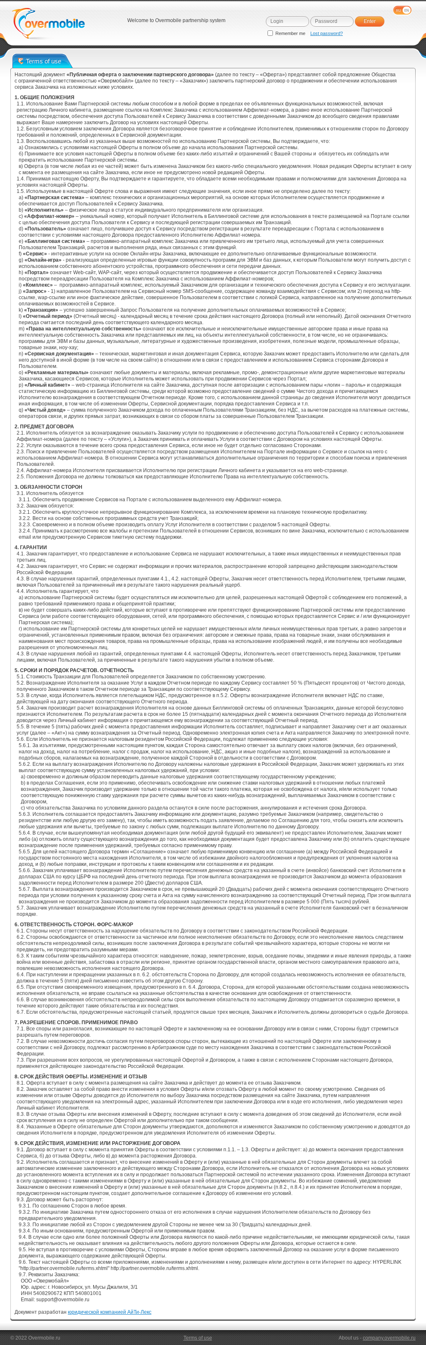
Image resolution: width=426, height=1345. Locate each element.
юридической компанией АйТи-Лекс (109, 1312)
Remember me (290, 33)
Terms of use (197, 1338)
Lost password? (326, 33)
